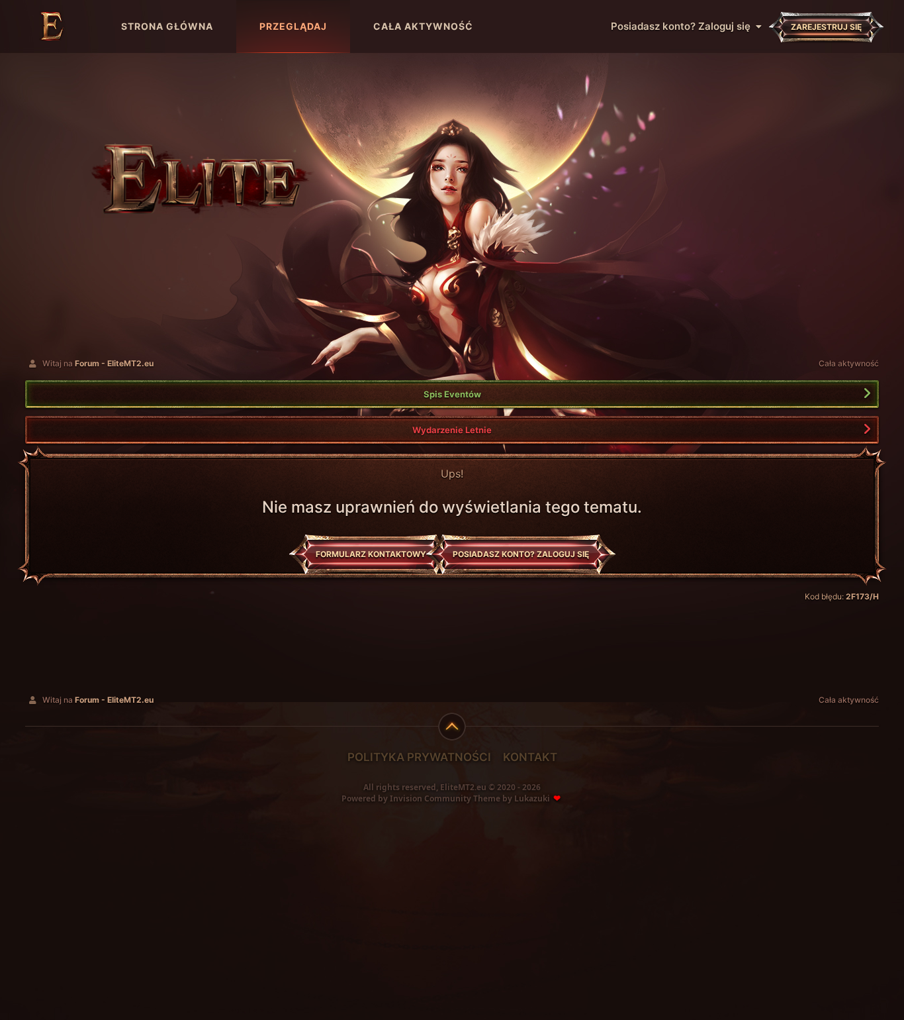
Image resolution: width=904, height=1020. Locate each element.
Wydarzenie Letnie (452, 430)
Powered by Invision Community (406, 798)
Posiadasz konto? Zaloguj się (683, 26)
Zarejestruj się (826, 27)
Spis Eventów (452, 394)
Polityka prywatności (419, 757)
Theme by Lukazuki (511, 799)
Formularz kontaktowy (371, 554)
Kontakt (530, 757)
